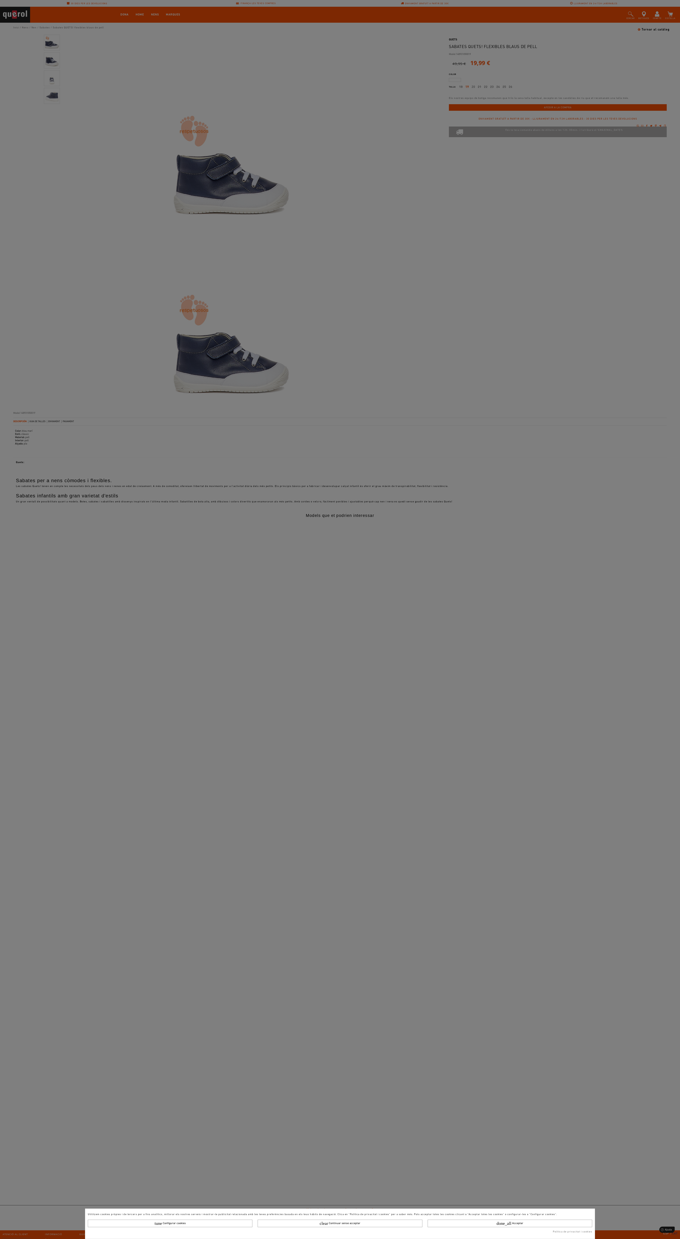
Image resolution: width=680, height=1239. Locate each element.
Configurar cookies (170, 1223)
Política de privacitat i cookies (572, 1231)
